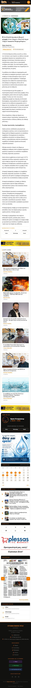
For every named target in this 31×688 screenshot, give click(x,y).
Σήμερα (16, 645)
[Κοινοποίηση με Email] (24, 530)
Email (24, 233)
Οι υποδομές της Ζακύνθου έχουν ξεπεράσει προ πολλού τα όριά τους (18, 518)
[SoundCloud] (18, 677)
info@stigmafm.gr (16, 637)
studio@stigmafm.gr (16, 669)
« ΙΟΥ (3, 485)
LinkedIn (24, 230)
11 (7, 475)
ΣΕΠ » (28, 485)
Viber (6, 233)
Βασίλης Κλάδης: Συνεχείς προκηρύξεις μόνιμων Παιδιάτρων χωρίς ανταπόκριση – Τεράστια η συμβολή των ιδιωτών (19, 507)
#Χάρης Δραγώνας (7, 49)
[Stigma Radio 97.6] (4, 2)
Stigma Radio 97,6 (11, 681)
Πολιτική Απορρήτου (12, 686)
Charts (16, 652)
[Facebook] (12, 677)
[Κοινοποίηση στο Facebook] (6, 527)
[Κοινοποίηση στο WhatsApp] (15, 530)
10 (3, 475)
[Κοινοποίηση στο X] (15, 527)
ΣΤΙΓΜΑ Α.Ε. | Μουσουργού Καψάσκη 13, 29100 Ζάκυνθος (16, 639)
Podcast (16, 654)
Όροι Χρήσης (20, 686)
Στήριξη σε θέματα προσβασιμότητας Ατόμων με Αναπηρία (18, 513)
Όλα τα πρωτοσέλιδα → (24, 599)
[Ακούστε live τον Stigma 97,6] (28, 2)
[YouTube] (15, 677)
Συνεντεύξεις (16, 647)
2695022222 (16, 635)
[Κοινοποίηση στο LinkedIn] (24, 527)
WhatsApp (15, 233)
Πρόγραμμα (16, 650)
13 (15, 475)
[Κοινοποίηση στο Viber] (6, 530)
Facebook (6, 230)
